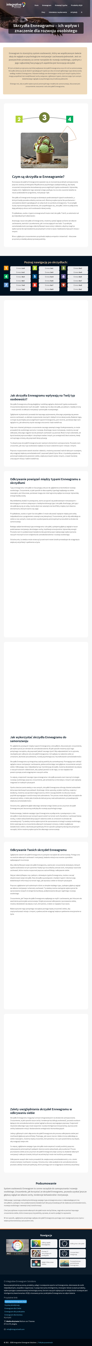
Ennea (20, 268)
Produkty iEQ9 (76, 5)
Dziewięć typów (61, 5)
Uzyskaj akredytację (12, 1305)
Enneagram (46, 5)
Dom (36, 5)
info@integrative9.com (15, 1329)
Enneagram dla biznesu (13, 1315)
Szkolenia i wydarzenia (58, 12)
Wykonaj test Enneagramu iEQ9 (15, 1302)
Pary (43, 12)
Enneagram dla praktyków (14, 1311)
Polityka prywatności (45, 1342)
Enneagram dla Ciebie (12, 1308)
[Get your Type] (17, 1247)
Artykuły (74, 12)
